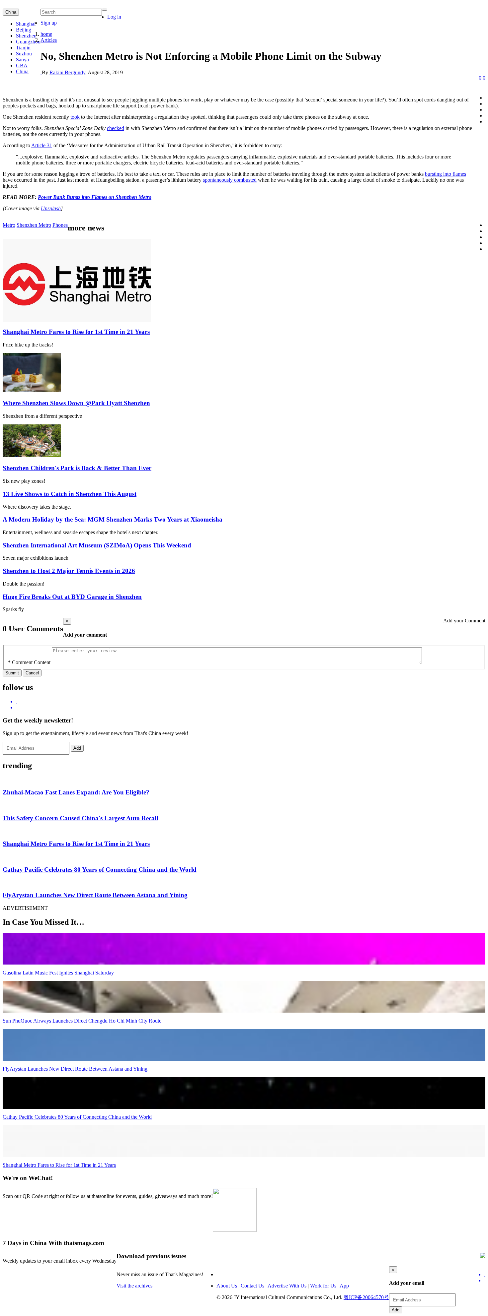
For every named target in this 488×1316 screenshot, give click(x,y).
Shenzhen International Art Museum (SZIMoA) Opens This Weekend (97, 545)
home (46, 34)
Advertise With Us (287, 1285)
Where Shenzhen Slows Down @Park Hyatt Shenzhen (76, 403)
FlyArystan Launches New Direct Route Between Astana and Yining (95, 895)
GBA (22, 65)
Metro (9, 225)
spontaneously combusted (230, 180)
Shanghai (26, 24)
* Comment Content (29, 662)
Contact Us (252, 1285)
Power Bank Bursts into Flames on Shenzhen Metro (94, 197)
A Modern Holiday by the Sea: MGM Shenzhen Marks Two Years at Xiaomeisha (112, 519)
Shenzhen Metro (34, 225)
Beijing (23, 29)
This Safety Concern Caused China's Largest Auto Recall (80, 818)
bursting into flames (445, 174)
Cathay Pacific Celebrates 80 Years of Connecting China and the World (100, 869)
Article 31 (41, 145)
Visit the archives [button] (134, 1285)
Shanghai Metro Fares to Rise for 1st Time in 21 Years (76, 331)
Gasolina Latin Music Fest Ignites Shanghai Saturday (58, 972)
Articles (49, 40)
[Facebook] (250, 708)
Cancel (32, 672)
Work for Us (323, 1285)
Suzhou (24, 53)
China (10, 12)
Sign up (49, 23)
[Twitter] (250, 702)
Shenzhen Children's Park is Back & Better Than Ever (77, 468)
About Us (226, 1285)
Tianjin (23, 47)
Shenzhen (26, 35)
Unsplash (51, 208)
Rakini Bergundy (67, 72)
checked (115, 128)
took (75, 117)
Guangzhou (28, 41)
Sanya (22, 59)
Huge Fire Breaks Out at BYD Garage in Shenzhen (72, 596)
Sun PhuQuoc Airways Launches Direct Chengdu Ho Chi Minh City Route (82, 1021)
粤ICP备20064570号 (366, 1297)
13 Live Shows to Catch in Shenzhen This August (69, 493)
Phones (60, 225)
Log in (114, 17)
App (344, 1285)
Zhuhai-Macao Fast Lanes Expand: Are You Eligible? (76, 792)
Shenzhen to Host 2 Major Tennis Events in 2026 (69, 570)
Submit (12, 672)
